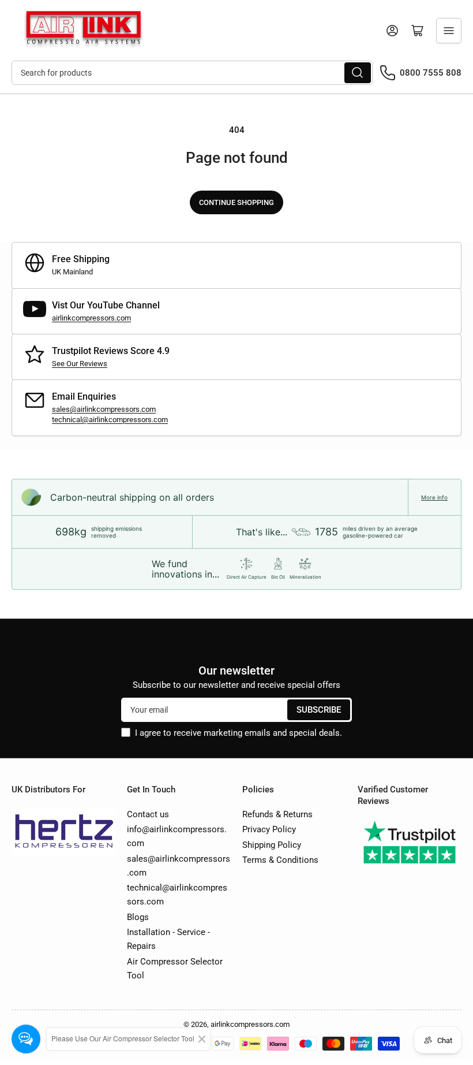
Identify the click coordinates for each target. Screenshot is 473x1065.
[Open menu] (448, 30)
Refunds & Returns (277, 814)
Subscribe (318, 710)
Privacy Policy (269, 829)
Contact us (148, 814)
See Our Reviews (79, 363)
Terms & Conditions (280, 860)
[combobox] (192, 73)
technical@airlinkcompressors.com (110, 419)
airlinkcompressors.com (91, 318)
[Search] (357, 73)
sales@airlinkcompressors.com (104, 409)
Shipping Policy (271, 845)
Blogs (138, 917)
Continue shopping (236, 202)
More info (434, 497)
